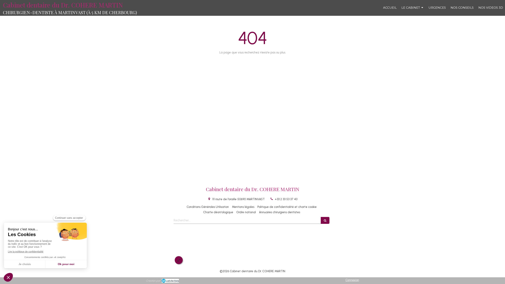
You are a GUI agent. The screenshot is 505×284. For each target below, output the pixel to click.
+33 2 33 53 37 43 (286, 199)
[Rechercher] (325, 220)
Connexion (352, 280)
